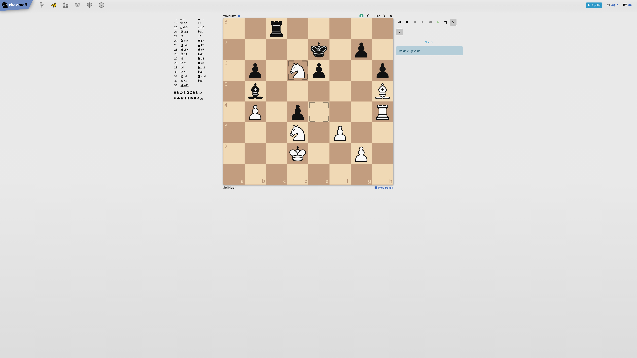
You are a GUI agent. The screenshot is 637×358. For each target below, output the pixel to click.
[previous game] (368, 16)
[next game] (384, 16)
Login (614, 5)
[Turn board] (445, 22)
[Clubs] (90, 5)
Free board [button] (385, 187)
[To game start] (399, 22)
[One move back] (407, 22)
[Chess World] (65, 5)
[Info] (101, 5)
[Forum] (77, 5)
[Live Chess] (42, 5)
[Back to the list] (391, 16)
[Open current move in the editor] (453, 22)
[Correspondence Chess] (54, 5)
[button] (175, 92)
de (630, 5)
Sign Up (596, 5)
